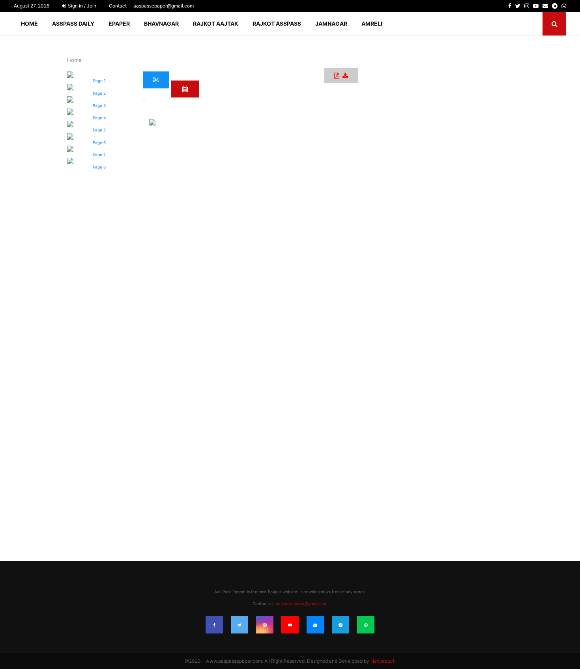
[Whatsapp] (365, 624)
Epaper (119, 23)
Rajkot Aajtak (215, 23)
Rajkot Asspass (277, 23)
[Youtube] (290, 624)
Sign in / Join (81, 6)
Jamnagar (331, 23)
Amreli (371, 23)
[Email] (315, 624)
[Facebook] (214, 624)
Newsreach (383, 661)
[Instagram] (264, 624)
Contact (118, 6)
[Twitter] (239, 624)
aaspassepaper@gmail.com (163, 6)
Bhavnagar (161, 23)
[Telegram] (340, 624)
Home (29, 23)
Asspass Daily (73, 23)
